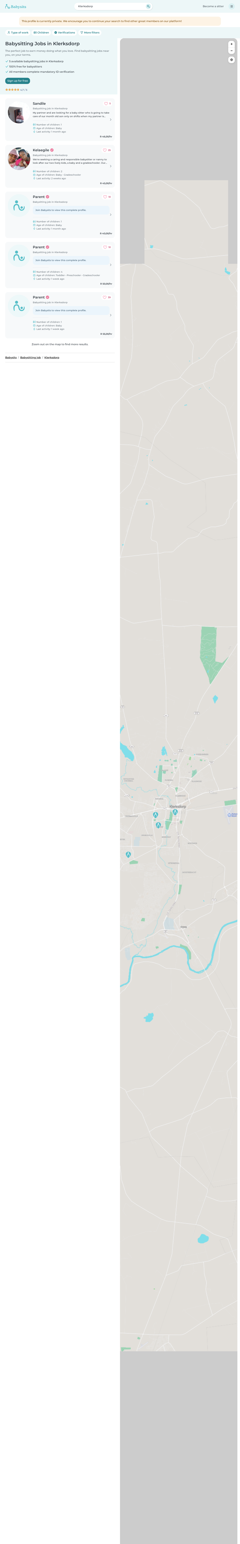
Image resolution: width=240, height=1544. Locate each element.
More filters (91, 32)
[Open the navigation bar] (232, 6)
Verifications (66, 32)
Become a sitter (213, 6)
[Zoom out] (231, 50)
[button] (155, 815)
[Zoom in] (231, 44)
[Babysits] (15, 6)
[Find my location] (231, 60)
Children (43, 32)
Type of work (19, 32)
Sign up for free (17, 80)
